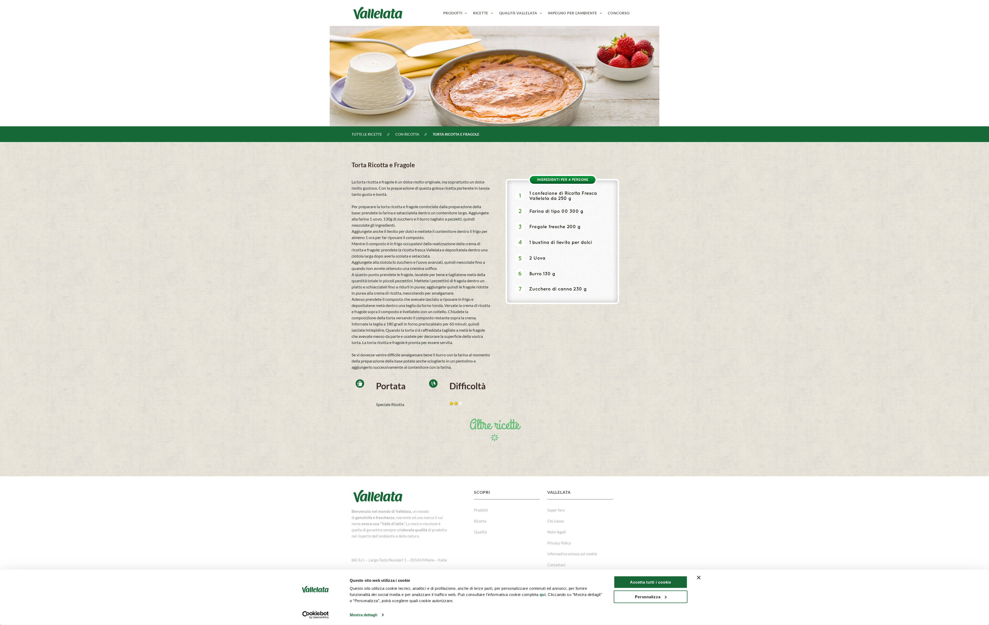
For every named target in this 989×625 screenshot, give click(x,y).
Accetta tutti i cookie (650, 582)
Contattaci (556, 564)
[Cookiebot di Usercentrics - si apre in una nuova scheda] (315, 615)
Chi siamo (555, 521)
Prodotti (481, 510)
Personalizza (647, 596)
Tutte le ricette (367, 134)
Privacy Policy (559, 543)
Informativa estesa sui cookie (572, 553)
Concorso (619, 13)
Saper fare (556, 510)
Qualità (480, 532)
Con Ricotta (407, 134)
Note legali (556, 532)
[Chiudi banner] (699, 577)
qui (543, 594)
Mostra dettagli (363, 615)
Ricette (480, 521)
